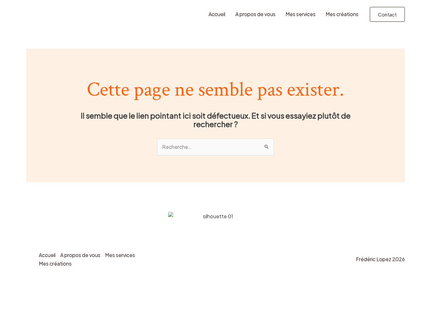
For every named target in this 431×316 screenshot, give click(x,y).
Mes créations (342, 14)
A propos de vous (255, 14)
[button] (387, 14)
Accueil (217, 14)
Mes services (301, 14)
